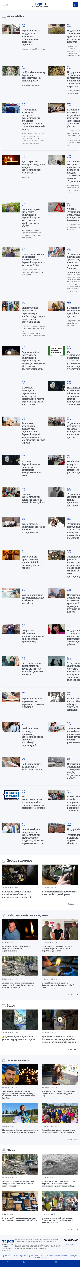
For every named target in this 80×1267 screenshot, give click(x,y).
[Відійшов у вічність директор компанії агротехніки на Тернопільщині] (20, 929)
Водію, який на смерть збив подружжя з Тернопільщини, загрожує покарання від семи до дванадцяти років (33, 360)
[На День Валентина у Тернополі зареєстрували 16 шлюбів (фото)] (13, 80)
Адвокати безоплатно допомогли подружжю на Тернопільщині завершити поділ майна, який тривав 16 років (33, 433)
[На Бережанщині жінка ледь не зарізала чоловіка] (13, 769)
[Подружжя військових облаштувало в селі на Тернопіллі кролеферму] (13, 636)
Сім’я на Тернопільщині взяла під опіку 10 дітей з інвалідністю (33, 498)
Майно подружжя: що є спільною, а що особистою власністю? (33, 599)
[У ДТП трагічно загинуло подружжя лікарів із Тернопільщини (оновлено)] (13, 174)
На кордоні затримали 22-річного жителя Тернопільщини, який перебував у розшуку (57, 948)
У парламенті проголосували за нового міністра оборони (59, 893)
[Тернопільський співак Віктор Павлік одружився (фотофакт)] (56, 497)
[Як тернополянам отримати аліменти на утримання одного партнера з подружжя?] (56, 359)
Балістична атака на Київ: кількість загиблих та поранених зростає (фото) (16, 894)
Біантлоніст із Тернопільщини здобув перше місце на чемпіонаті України (20, 1131)
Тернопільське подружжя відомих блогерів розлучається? (33, 528)
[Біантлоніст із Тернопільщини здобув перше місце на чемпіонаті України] (20, 1113)
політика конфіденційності (57, 1256)
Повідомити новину (72, 1265)
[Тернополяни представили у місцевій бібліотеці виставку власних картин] (13, 564)
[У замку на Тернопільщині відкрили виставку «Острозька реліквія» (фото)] (20, 1201)
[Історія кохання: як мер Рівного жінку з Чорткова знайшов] (56, 702)
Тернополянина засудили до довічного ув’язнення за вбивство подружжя (31, 37)
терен (8, 1241)
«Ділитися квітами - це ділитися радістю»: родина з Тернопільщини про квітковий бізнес (33, 260)
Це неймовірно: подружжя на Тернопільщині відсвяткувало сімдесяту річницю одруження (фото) (33, 836)
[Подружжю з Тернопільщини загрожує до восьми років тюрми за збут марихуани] (56, 80)
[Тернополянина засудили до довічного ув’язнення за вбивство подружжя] (13, 40)
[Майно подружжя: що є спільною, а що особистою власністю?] (13, 601)
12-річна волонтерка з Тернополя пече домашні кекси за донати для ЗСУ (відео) (60, 1093)
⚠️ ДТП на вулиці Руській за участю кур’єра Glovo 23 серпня (19, 1038)
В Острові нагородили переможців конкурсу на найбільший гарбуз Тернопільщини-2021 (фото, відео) (34, 396)
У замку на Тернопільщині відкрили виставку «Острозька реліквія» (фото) (19, 1219)
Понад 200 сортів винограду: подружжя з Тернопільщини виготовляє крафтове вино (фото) (31, 217)
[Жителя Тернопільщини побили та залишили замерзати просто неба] (13, 467)
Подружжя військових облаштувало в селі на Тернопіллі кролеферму (33, 636)
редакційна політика (37, 1256)
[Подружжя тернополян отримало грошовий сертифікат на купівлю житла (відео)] (56, 601)
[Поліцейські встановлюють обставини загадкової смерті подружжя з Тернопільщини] (56, 394)
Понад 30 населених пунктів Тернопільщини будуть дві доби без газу (59, 985)
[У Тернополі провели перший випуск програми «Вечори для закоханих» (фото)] (56, 124)
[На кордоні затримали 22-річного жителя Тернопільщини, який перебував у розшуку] (60, 929)
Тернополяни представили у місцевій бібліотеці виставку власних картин (33, 562)
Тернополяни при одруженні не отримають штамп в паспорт (33, 702)
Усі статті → (73, 904)
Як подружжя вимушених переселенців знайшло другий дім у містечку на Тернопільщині (33, 314)
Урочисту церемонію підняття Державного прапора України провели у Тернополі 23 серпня (59, 1039)
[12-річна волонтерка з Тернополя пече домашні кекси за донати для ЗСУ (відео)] (60, 1074)
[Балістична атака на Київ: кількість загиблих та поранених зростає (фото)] (20, 875)
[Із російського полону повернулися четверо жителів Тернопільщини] (60, 1113)
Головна (8, 1265)
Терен (40, 4)
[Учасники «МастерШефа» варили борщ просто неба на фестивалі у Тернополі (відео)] (60, 1201)
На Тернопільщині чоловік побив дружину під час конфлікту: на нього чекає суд (33, 669)
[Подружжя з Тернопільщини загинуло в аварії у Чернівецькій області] (56, 769)
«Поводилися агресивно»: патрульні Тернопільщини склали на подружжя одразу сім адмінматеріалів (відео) (33, 119)
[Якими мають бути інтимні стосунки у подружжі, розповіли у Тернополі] (56, 802)
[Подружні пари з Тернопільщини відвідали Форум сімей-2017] (56, 835)
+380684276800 (70, 1240)
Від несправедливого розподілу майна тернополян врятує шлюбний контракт (33, 802)
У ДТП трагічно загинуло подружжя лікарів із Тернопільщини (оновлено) (33, 167)
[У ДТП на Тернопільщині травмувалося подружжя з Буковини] (56, 220)
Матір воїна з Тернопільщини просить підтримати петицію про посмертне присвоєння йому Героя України (18, 1094)
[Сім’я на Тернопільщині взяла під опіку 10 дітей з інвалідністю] (13, 497)
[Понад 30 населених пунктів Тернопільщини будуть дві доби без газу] (60, 966)
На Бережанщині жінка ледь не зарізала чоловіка (32, 767)
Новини (56, 1265)
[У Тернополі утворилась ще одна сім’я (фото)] (56, 319)
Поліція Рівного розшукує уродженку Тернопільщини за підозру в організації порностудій (32, 737)
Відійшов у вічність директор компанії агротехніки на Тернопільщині (16, 948)
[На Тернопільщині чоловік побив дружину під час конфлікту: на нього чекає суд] (13, 669)
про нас (45, 1258)
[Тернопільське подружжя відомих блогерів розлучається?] (13, 529)
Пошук (24, 1265)
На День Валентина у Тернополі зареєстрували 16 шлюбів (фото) (33, 76)
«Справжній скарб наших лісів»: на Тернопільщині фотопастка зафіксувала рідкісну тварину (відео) (59, 1183)
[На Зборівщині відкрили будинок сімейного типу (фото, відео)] (56, 467)
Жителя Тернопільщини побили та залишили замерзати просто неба (32, 468)
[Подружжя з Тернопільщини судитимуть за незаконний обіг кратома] (56, 40)
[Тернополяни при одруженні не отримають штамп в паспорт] (13, 702)
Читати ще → (72, 994)
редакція (6, 1256)
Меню (40, 1265)
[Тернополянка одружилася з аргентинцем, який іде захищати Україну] (56, 269)
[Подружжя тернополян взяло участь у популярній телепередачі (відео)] (56, 636)
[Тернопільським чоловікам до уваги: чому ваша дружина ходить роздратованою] (56, 735)
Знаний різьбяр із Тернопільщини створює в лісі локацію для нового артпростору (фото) (18, 985)
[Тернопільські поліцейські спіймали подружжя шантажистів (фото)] (56, 431)
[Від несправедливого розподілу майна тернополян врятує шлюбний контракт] (13, 802)
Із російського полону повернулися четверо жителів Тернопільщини (58, 1131)
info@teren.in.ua (70, 1244)
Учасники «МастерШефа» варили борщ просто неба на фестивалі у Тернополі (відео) (57, 1220)
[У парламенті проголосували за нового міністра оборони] (60, 875)
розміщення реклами (20, 1256)
